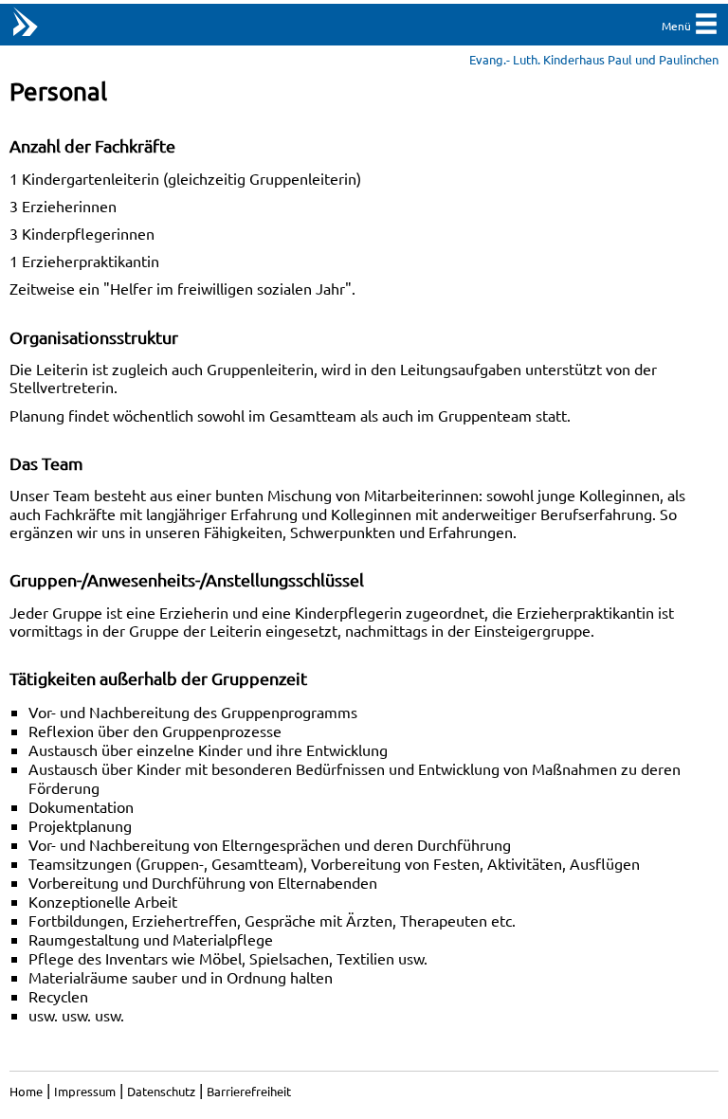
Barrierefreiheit (249, 1091)
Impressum (85, 1091)
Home (26, 1091)
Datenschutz (161, 1091)
